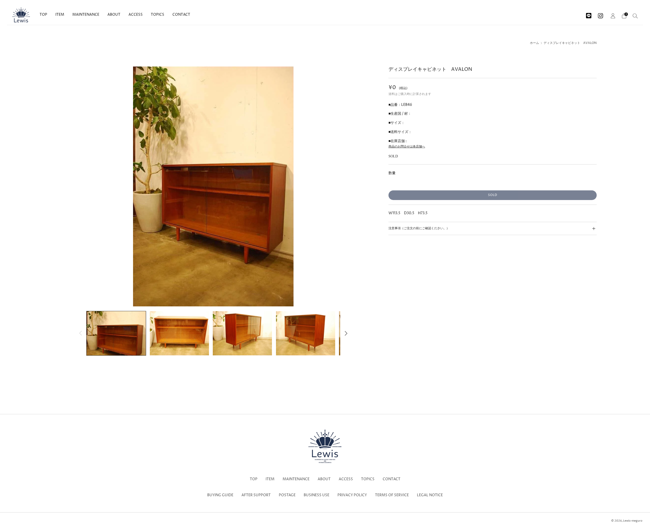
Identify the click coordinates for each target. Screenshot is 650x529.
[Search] (635, 15)
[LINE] (589, 14)
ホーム (534, 43)
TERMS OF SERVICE (392, 495)
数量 (392, 173)
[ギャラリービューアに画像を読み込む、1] (116, 333)
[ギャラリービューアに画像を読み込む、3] (242, 333)
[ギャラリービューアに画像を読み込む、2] (179, 333)
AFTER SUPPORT (256, 495)
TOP (43, 14)
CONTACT (181, 14)
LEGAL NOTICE (430, 495)
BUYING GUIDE (220, 495)
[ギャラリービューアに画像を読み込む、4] (305, 333)
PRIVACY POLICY (352, 495)
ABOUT (113, 14)
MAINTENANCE (85, 14)
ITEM (59, 14)
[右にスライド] (346, 333)
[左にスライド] (80, 333)
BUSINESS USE (316, 495)
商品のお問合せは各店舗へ (406, 146)
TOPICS (157, 14)
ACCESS (135, 14)
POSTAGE (287, 495)
